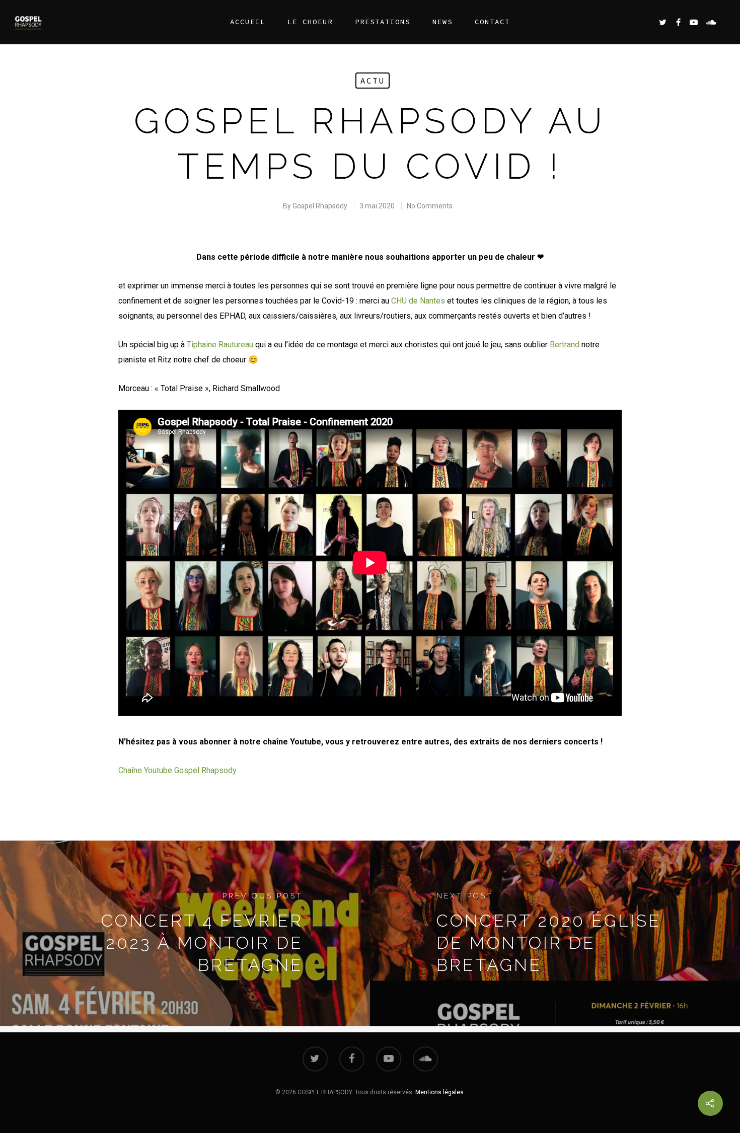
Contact (492, 21)
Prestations (382, 21)
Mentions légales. (440, 1092)
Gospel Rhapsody (319, 206)
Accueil (247, 21)
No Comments (430, 206)
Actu (372, 80)
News (442, 21)
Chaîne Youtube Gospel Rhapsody (177, 770)
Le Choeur (310, 21)
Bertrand (564, 344)
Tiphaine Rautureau (220, 344)
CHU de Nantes (418, 301)
